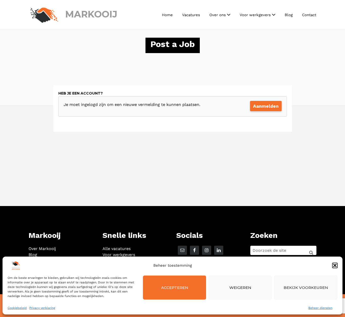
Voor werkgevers (255, 15)
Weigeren (240, 287)
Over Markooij (42, 248)
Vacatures (191, 15)
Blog (289, 15)
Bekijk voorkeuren (306, 287)
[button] (334, 265)
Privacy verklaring (42, 308)
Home (167, 15)
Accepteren (174, 287)
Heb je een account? (80, 93)
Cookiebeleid (17, 308)
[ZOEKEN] (309, 251)
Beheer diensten (320, 308)
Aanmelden (266, 106)
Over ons (217, 15)
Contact (309, 15)
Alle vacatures (117, 248)
